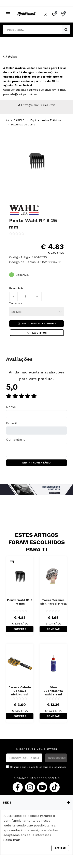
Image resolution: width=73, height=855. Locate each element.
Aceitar (60, 848)
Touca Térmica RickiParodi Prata (53, 601)
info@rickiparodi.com (24, 94)
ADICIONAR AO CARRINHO (38, 323)
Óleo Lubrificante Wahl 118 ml (53, 691)
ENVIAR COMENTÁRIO (36, 462)
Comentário (16, 439)
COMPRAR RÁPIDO (19, 630)
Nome (11, 407)
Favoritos (39, 332)
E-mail (11, 423)
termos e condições (55, 767)
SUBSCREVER (57, 758)
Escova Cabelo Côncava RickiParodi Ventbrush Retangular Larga (19, 691)
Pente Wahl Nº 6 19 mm (19, 601)
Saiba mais (11, 840)
